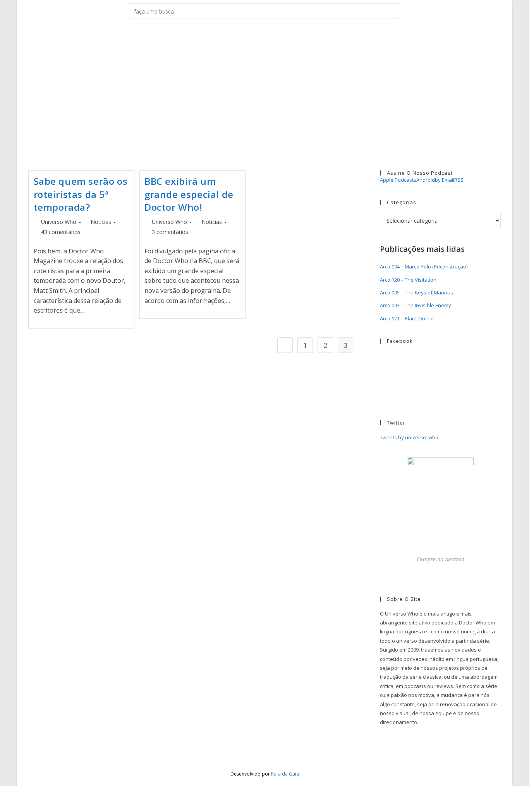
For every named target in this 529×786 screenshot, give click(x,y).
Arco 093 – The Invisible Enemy (415, 305)
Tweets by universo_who (409, 437)
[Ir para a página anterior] (285, 345)
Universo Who (58, 221)
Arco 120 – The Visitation (408, 279)
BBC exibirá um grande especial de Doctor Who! (189, 194)
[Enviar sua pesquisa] (392, 11)
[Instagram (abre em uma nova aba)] (258, 33)
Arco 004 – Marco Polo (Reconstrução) (423, 266)
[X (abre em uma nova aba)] (234, 33)
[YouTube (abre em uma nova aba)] (283, 33)
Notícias (101, 221)
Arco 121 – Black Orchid (407, 318)
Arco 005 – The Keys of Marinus (416, 292)
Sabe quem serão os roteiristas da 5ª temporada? (81, 194)
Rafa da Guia (285, 774)
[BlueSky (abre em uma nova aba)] (295, 33)
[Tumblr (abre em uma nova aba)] (270, 33)
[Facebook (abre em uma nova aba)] (246, 33)
